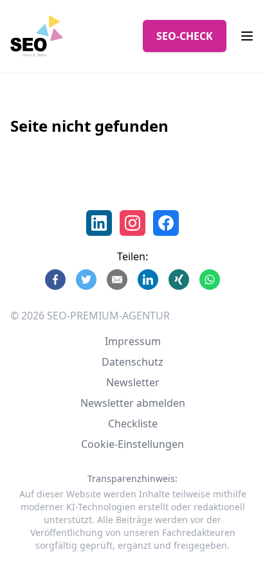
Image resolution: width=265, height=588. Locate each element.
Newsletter (133, 382)
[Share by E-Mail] (117, 279)
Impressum (133, 341)
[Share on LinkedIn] (148, 279)
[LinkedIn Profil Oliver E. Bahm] (99, 223)
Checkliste (133, 423)
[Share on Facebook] (55, 279)
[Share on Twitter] (86, 279)
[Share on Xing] (179, 279)
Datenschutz (132, 362)
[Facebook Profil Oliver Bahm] (166, 223)
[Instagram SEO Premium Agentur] (132, 223)
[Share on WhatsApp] (209, 279)
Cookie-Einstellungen (132, 444)
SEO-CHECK (184, 36)
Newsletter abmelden (132, 403)
